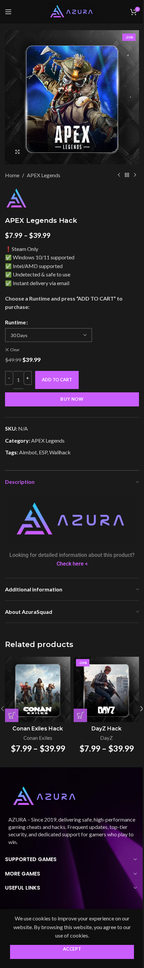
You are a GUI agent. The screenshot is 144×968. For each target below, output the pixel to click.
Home (12, 175)
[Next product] (135, 175)
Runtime (15, 322)
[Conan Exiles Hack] (37, 689)
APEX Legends (43, 175)
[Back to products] (127, 175)
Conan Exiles (37, 738)
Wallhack (60, 452)
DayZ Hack (106, 728)
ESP (43, 452)
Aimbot (28, 452)
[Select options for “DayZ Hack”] (80, 715)
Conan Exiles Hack (37, 728)
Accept (72, 949)
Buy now (72, 399)
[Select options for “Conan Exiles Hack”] (11, 715)
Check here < (72, 564)
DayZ (106, 738)
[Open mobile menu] (8, 11)
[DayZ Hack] (106, 689)
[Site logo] (72, 11)
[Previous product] (119, 175)
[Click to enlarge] (17, 151)
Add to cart (57, 379)
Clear (15, 349)
